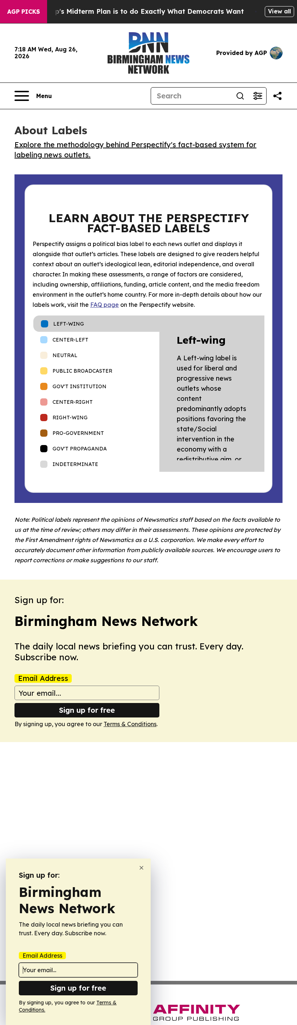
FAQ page (104, 304)
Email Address (43, 678)
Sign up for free (87, 710)
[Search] (240, 96)
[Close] (141, 867)
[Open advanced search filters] (257, 96)
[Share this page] (277, 96)
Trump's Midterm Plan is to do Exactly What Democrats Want (141, 11)
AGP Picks (23, 11)
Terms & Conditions (130, 724)
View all (279, 11)
